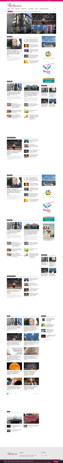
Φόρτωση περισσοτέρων (48, 339)
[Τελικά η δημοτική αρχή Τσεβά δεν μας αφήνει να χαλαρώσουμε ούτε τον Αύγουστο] (14, 419)
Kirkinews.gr (8, 56)
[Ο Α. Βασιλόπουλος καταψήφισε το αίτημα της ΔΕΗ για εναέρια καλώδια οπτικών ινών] (19, 23)
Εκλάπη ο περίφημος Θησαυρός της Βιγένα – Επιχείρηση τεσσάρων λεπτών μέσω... (34, 151)
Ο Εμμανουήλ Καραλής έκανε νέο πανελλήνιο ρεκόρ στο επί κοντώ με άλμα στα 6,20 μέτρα (31, 343)
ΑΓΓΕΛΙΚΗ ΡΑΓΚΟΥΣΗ (27, 422)
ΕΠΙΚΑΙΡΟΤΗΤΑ (9, 187)
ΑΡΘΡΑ (8, 384)
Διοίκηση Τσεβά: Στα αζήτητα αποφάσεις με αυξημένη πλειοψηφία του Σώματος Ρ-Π (16, 426)
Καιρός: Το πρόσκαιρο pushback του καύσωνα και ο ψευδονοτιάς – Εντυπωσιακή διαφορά (34, 61)
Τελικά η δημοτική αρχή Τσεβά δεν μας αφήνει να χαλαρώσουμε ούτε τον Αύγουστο (14, 420)
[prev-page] (7, 65)
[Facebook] (46, 0)
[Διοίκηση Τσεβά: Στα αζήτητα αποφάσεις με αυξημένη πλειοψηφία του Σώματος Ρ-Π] (9, 426)
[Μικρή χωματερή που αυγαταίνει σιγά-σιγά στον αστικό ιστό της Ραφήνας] (25, 426)
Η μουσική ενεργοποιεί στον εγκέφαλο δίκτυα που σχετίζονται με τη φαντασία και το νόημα (14, 387)
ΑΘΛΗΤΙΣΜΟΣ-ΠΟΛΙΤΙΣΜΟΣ (27, 354)
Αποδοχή (56, 461)
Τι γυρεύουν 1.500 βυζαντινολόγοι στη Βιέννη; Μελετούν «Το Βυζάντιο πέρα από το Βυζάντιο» (31, 357)
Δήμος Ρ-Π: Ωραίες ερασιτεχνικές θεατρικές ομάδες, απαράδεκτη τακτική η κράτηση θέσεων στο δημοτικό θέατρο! (30, 420)
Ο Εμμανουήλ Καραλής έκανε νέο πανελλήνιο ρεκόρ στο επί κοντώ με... (34, 141)
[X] (44, 455)
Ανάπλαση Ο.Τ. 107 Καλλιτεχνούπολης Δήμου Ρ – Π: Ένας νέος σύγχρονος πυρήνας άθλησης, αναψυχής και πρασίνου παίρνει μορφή (17, 105)
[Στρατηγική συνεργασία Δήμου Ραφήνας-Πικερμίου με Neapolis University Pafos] (9, 111)
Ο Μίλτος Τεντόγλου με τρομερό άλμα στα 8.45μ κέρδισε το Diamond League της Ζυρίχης (14, 343)
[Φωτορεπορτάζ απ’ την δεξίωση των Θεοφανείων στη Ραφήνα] (9, 430)
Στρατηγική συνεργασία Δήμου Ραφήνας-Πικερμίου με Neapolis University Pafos (17, 111)
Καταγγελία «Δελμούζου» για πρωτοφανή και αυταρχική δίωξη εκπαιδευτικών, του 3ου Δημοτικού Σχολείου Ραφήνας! (14, 357)
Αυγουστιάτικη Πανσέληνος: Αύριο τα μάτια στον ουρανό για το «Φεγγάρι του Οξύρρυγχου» (34, 45)
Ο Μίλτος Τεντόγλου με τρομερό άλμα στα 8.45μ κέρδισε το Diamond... (14, 152)
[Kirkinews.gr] (14, 5)
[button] (55, 9)
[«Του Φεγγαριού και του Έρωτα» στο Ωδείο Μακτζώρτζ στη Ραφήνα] (43, 336)
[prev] (53, 11)
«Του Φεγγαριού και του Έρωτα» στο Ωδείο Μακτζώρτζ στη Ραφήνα (51, 336)
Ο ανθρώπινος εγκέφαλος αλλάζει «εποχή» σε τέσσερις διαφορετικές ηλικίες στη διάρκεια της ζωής (29, 11)
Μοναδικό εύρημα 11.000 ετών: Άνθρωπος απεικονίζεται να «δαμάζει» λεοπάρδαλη (34, 155)
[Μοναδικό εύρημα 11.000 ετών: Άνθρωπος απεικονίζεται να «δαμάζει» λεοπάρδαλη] (26, 156)
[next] (54, 11)
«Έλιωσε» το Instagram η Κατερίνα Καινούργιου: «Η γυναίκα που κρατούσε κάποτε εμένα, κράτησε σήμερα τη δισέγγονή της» (14, 53)
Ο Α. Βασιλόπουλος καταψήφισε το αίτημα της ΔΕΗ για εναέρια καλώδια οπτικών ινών (14, 93)
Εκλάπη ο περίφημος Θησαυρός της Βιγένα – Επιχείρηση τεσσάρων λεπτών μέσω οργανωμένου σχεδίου (30, 373)
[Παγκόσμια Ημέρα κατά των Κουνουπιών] (26, 111)
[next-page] (9, 65)
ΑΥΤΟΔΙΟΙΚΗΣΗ (26, 90)
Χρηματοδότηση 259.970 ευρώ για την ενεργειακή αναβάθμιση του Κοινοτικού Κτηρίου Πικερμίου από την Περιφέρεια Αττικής (31, 93)
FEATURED (8, 90)
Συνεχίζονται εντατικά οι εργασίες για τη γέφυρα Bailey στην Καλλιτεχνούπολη (33, 104)
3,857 (15, 393)
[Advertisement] (23, 74)
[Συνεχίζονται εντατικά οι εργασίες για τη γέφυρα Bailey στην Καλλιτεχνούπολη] (26, 104)
